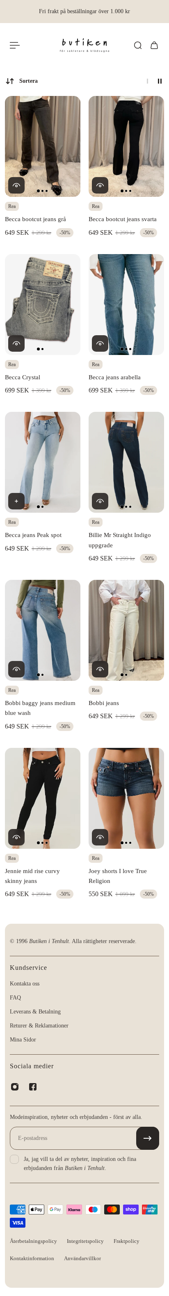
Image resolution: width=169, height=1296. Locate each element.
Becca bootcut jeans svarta (123, 218)
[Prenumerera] (147, 1138)
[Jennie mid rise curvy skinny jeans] (42, 798)
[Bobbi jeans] (126, 630)
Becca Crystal (22, 377)
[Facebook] (33, 1087)
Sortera (28, 81)
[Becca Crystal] (42, 304)
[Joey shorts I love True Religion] (126, 798)
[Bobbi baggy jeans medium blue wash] (42, 630)
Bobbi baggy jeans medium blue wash (40, 707)
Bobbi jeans (104, 702)
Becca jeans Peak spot (33, 534)
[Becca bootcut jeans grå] (42, 146)
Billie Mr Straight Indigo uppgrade (120, 539)
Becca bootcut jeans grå (35, 218)
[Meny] (15, 45)
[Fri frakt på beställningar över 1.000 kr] (84, 11)
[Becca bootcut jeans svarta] (126, 146)
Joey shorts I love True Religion (118, 875)
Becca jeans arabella (115, 377)
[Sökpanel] (138, 45)
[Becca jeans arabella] (126, 304)
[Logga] (84, 45)
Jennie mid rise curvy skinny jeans (32, 875)
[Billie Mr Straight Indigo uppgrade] (126, 462)
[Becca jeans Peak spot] (42, 462)
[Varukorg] (154, 45)
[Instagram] (15, 1087)
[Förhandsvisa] (16, 185)
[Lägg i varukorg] (16, 501)
